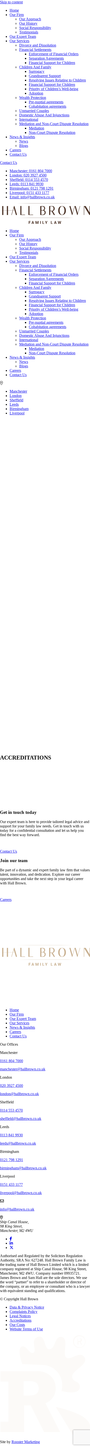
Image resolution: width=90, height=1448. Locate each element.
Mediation (36, 128)
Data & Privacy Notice (27, 1307)
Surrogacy (36, 71)
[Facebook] (11, 1239)
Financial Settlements (35, 50)
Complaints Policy (23, 1312)
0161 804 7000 (31, 171)
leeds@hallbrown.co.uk (18, 1143)
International (28, 119)
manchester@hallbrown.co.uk (22, 1069)
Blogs (23, 146)
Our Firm (17, 15)
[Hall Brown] (45, 964)
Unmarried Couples (34, 111)
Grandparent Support (45, 76)
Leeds (14, 404)
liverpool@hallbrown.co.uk (21, 1193)
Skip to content (11, 2)
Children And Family (35, 67)
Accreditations (20, 1320)
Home (14, 10)
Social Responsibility (35, 28)
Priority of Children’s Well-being (53, 89)
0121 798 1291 (32, 188)
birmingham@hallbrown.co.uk (23, 1168)
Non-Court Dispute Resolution (52, 132)
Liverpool (17, 413)
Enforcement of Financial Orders (53, 54)
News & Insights (22, 137)
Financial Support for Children (52, 63)
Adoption (36, 93)
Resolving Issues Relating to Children (57, 80)
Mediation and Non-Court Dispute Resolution (54, 124)
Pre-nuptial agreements (46, 102)
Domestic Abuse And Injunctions (44, 115)
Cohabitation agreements (47, 106)
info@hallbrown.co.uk (32, 197)
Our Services (19, 41)
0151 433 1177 (29, 193)
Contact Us (18, 154)
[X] (11, 1248)
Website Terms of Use (26, 1329)
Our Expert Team (23, 36)
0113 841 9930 (26, 184)
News (23, 141)
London (16, 396)
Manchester (18, 391)
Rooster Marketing (26, 1442)
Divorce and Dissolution (37, 45)
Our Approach (30, 19)
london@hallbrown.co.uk (19, 1094)
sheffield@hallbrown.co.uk (20, 1118)
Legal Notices (20, 1316)
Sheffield (16, 400)
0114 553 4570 (29, 180)
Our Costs (17, 1325)
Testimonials (28, 32)
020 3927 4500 (28, 175)
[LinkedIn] (11, 1243)
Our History (28, 23)
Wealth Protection (32, 98)
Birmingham (19, 409)
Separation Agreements (46, 58)
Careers (15, 150)
